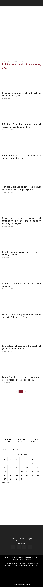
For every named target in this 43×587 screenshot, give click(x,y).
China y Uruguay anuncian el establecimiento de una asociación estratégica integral (21, 221)
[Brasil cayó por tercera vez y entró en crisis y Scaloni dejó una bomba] (21, 239)
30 (22, 479)
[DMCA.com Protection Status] (21, 581)
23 (22, 475)
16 (22, 471)
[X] (24, 547)
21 (10, 475)
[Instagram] (19, 547)
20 (5, 475)
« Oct (4, 482)
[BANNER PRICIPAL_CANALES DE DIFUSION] (21, 10)
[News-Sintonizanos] (17, 428)
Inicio (3, 61)
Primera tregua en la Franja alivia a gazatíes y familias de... (21, 156)
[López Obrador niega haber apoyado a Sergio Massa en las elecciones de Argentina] (21, 365)
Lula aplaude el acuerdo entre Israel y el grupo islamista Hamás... (21, 347)
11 (32, 467)
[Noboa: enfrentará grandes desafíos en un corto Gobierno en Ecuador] (21, 302)
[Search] (40, 3)
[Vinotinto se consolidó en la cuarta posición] (21, 271)
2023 (9, 61)
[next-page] (29, 391)
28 (10, 479)
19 (38, 471)
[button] (3, 3)
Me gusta (8, 434)
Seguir (21, 434)
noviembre (16, 61)
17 (27, 471)
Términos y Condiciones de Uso (13, 557)
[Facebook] (13, 547)
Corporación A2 (32, 565)
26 (38, 475)
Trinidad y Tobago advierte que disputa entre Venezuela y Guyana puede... (21, 188)
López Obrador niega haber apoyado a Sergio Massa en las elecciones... (21, 378)
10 (27, 467)
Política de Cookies (17, 559)
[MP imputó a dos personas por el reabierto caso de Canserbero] (21, 112)
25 (32, 475)
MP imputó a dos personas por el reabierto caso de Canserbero (21, 125)
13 (5, 471)
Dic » (8, 482)
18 (32, 471)
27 (5, 479)
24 (27, 475)
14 (10, 471)
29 (17, 479)
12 (38, 467)
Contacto (28, 559)
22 (17, 475)
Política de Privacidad (31, 557)
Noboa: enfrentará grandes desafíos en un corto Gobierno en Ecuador (21, 315)
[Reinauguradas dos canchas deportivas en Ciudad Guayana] (21, 81)
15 (17, 471)
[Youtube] (30, 547)
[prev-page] (12, 391)
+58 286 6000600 (24, 584)
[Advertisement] (21, 36)
